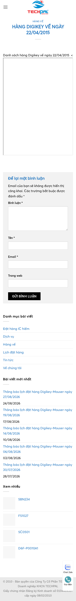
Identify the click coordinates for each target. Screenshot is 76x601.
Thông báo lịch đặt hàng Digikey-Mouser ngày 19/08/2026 (37, 412)
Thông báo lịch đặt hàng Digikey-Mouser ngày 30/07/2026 (37, 467)
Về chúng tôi (12, 368)
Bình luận (15, 203)
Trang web (15, 275)
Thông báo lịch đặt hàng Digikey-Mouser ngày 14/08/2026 (37, 430)
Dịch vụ (8, 336)
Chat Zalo (68, 572)
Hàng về (38, 21)
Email (13, 257)
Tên (11, 238)
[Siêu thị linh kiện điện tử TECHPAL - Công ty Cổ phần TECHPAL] (38, 7)
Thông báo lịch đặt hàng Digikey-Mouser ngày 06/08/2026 (37, 449)
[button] (5, 7)
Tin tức (8, 360)
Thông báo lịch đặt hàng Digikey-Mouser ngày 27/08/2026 (37, 394)
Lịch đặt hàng (13, 352)
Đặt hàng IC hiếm (16, 329)
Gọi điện (68, 584)
